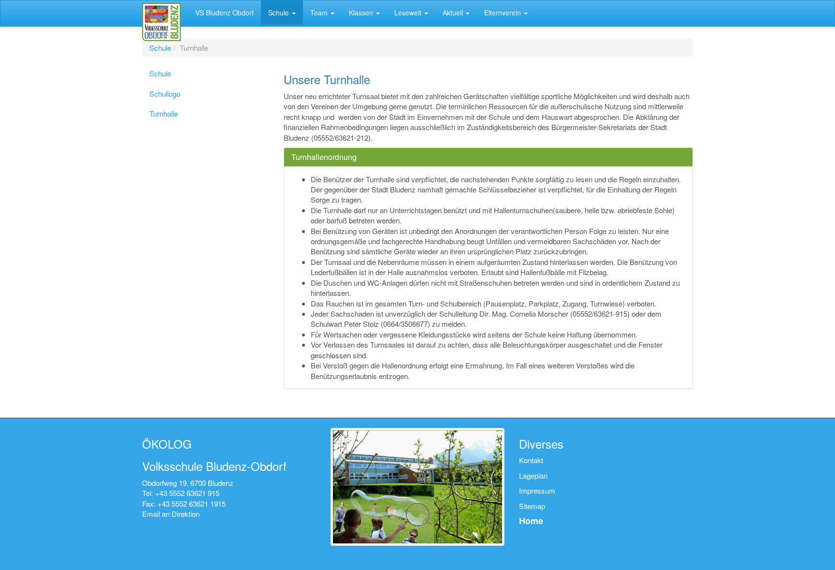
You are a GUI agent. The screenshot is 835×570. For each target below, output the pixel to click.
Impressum (537, 490)
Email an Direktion (171, 514)
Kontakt (531, 460)
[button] (282, 12)
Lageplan (533, 475)
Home (531, 520)
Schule (160, 48)
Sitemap (532, 506)
